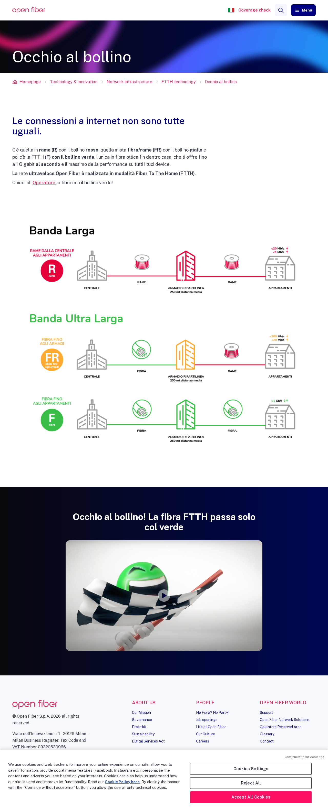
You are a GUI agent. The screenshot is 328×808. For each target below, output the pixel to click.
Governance (142, 720)
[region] (164, 779)
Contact (267, 741)
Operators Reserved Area (281, 727)
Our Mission (141, 712)
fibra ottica (126, 157)
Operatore (44, 182)
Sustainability (143, 734)
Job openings (206, 720)
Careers (202, 741)
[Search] (281, 10)
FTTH (37, 157)
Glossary (267, 734)
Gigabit (27, 164)
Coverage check (254, 10)
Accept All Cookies (251, 797)
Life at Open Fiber (211, 727)
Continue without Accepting (304, 756)
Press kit (139, 727)
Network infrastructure (129, 81)
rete (23, 173)
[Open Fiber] (231, 10)
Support (266, 712)
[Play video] (164, 595)
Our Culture (205, 734)
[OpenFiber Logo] (28, 10)
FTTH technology (178, 81)
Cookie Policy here (122, 782)
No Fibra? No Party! (212, 712)
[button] (303, 10)
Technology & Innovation (73, 81)
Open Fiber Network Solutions (285, 720)
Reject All (251, 783)
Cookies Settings (251, 768)
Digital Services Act (148, 741)
